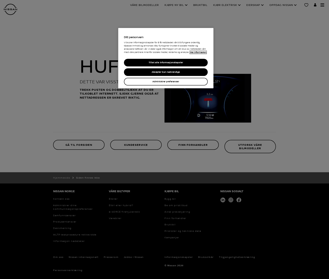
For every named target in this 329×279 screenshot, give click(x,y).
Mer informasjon (198, 52)
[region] (165, 58)
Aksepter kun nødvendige (166, 72)
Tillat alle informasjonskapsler (166, 62)
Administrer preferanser (166, 81)
